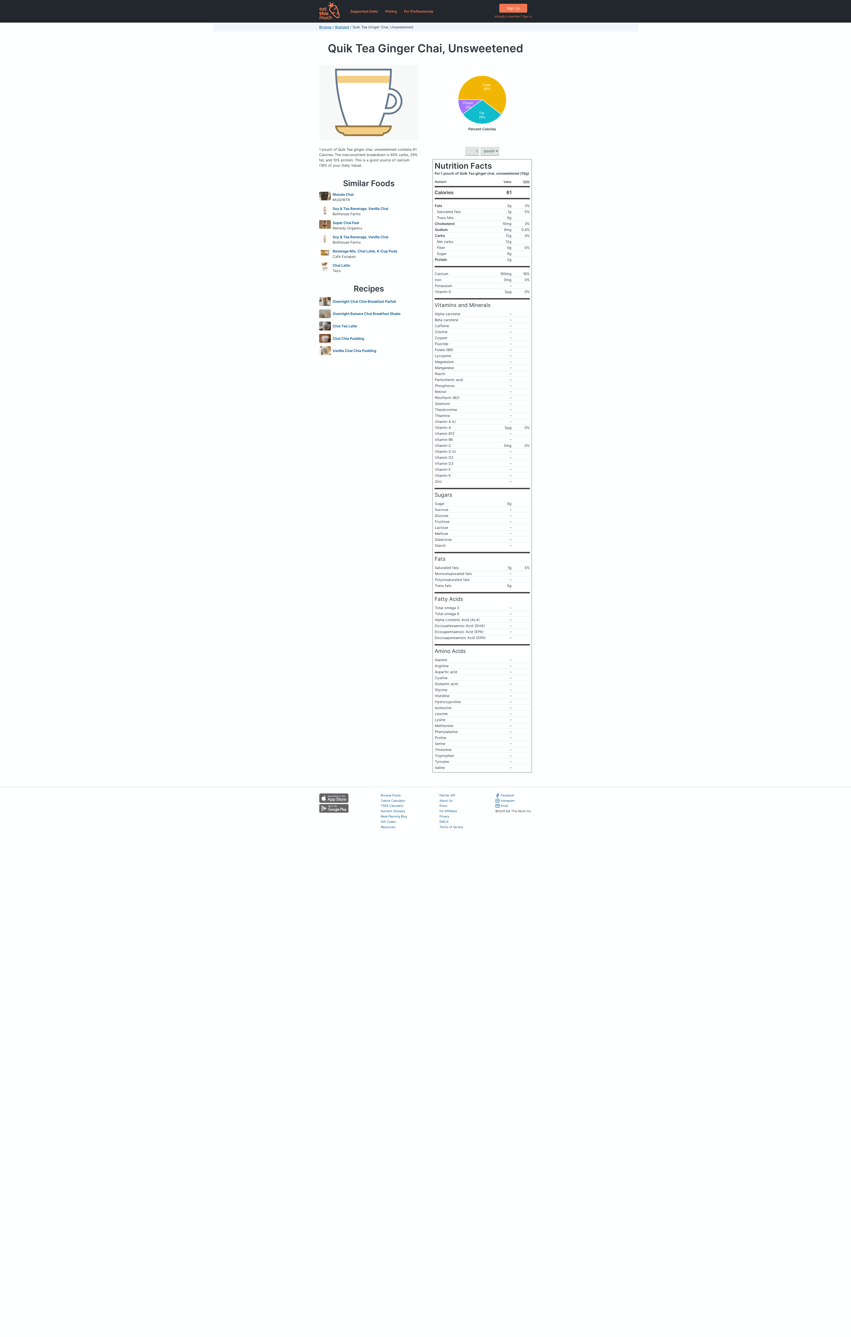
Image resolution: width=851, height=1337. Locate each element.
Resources (388, 827)
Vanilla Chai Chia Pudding (354, 350)
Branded (342, 27)
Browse (325, 27)
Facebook (507, 795)
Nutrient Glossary (393, 811)
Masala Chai (343, 194)
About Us (446, 800)
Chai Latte (341, 265)
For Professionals (418, 11)
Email (504, 805)
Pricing (391, 11)
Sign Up (513, 8)
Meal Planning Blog (394, 816)
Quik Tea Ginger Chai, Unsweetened (425, 48)
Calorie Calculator (393, 800)
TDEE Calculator (392, 805)
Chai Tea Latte (345, 326)
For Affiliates (448, 811)
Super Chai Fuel (346, 223)
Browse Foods (391, 795)
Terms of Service (451, 827)
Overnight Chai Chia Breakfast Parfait (364, 301)
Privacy (444, 816)
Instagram (508, 800)
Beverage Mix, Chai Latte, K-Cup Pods (365, 251)
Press (443, 805)
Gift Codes (388, 821)
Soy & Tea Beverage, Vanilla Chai (360, 208)
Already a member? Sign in (513, 16)
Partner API (447, 795)
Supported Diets (364, 11)
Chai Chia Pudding (348, 338)
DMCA (444, 821)
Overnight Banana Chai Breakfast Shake (366, 313)
